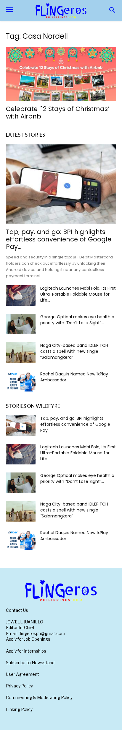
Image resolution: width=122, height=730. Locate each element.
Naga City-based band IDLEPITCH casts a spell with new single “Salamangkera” (74, 351)
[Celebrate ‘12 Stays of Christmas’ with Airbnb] (61, 74)
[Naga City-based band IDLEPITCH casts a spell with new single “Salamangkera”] (21, 352)
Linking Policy (19, 709)
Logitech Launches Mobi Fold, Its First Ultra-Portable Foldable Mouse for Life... (78, 294)
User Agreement (22, 674)
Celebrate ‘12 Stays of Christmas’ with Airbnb (57, 112)
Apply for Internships (26, 650)
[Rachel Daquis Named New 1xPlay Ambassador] (21, 381)
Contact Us (17, 610)
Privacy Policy (19, 685)
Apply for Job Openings (28, 639)
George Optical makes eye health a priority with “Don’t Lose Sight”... (77, 320)
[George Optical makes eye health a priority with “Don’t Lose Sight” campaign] (21, 324)
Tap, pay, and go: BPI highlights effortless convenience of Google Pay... (58, 239)
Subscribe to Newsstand (30, 662)
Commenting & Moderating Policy (39, 697)
